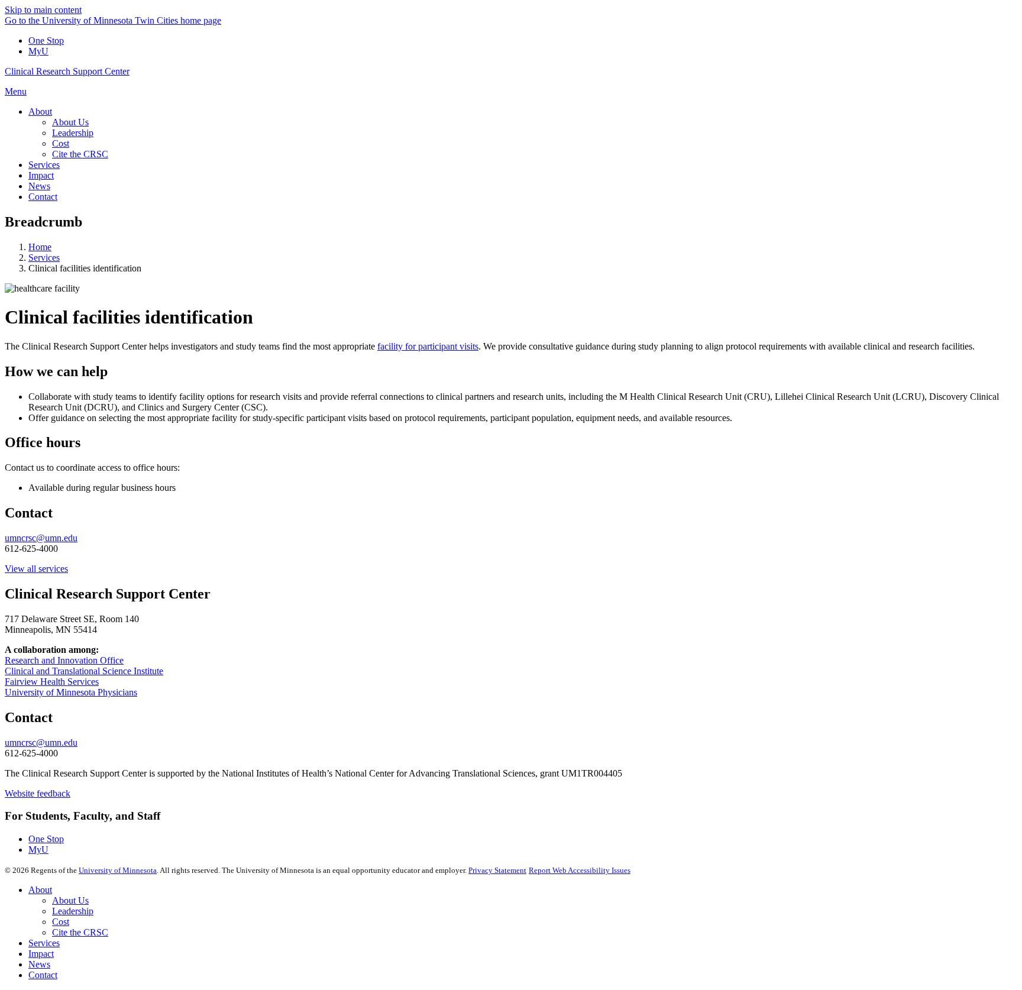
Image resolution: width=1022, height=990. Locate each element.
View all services (36, 569)
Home (39, 247)
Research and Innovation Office (64, 660)
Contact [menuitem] (42, 197)
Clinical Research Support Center (67, 71)
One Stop (46, 40)
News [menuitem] (39, 186)
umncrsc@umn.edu (41, 538)
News (39, 964)
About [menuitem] (40, 111)
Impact (41, 954)
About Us (70, 900)
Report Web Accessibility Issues (579, 870)
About (40, 890)
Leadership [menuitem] (72, 133)
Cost (60, 922)
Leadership (72, 911)
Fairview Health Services (52, 682)
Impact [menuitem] (41, 175)
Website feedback (37, 793)
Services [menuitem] (44, 165)
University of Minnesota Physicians (71, 692)
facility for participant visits (427, 346)
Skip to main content (43, 10)
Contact (42, 975)
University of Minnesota (118, 870)
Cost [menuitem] (60, 143)
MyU (38, 51)
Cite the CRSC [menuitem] (80, 154)
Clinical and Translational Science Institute (84, 671)
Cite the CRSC (80, 932)
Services (44, 258)
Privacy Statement (497, 870)
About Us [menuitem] (70, 122)
